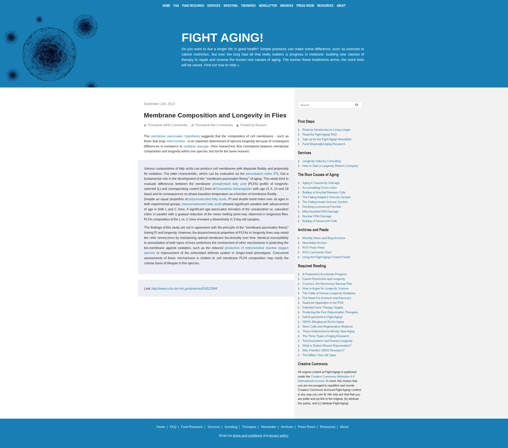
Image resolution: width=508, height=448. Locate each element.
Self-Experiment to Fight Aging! (322, 317)
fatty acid (239, 184)
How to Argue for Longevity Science (325, 288)
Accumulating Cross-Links (319, 187)
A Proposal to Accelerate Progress (324, 274)
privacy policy (278, 435)
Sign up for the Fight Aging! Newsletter (327, 139)
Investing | (233, 427)
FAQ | (175, 427)
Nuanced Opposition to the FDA (322, 302)
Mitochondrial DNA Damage (320, 211)
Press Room (305, 5)
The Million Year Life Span (319, 355)
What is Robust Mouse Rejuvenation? (326, 345)
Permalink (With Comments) (168, 125)
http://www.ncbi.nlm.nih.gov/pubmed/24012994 (184, 288)
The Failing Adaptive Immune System (326, 197)
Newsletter (268, 5)
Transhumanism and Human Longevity (327, 340)
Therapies (248, 5)
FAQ (176, 5)
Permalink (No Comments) (214, 125)
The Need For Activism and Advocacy (326, 298)
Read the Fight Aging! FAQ (319, 134)
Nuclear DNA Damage (316, 216)
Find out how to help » (221, 65)
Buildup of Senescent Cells (319, 221)
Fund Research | (194, 427)
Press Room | (308, 427)
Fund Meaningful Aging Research (323, 144)
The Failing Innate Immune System (325, 202)
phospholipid (222, 184)
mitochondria (175, 141)
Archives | (289, 427)
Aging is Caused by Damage (321, 183)
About (341, 5)
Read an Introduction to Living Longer (326, 129)
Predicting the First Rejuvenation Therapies (330, 312)
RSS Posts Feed (313, 247)
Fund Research (193, 5)
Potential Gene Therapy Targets (322, 307)
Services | (216, 427)
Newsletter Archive (314, 242)
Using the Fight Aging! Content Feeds (326, 257)
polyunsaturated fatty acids (207, 199)
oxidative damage (196, 146)
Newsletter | (270, 427)
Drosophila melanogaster (234, 188)
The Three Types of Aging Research (325, 336)
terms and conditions (247, 435)
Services (213, 5)
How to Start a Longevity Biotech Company (330, 165)
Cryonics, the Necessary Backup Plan (327, 283)
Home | (163, 427)
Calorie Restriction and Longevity (323, 279)
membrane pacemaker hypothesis (175, 136)
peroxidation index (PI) (262, 173)
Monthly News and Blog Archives (323, 238)
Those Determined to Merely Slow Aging (328, 331)
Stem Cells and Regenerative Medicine (327, 326)
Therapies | (251, 427)
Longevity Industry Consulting (321, 161)
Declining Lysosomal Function (321, 206)
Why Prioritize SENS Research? (323, 350)
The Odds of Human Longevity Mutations (329, 293)
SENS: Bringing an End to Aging (323, 321)
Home (166, 5)
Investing (231, 5)
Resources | (329, 427)
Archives (286, 5)
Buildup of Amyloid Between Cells (324, 192)
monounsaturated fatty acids (201, 204)
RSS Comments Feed (316, 252)
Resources (325, 5)
